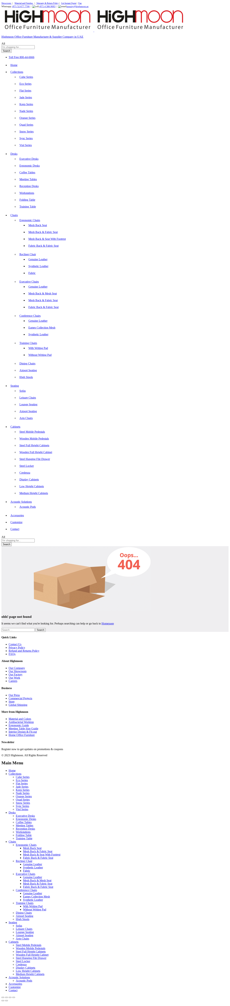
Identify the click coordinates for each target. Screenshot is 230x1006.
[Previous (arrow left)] (2, 1000)
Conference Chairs (26, 890)
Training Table (27, 206)
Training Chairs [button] (28, 343)
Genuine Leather (37, 259)
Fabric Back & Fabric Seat (43, 245)
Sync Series (26, 138)
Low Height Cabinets (31, 486)
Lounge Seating (28, 404)
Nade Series (26, 111)
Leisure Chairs (27, 397)
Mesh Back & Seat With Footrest (47, 238)
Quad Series (26, 124)
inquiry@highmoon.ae (77, 6)
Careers (13, 680)
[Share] (10, 997)
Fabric (32, 273)
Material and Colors (20, 718)
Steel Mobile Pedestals (32, 431)
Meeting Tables (28, 179)
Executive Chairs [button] (29, 281)
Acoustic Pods (27, 506)
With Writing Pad (38, 348)
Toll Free (14, 57)
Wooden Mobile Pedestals (34, 438)
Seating (13, 922)
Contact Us (15, 644)
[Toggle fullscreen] (6, 997)
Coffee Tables (27, 172)
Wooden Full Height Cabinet (35, 452)
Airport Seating (28, 370)
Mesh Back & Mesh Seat (42, 293)
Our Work (14, 677)
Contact (14, 529)
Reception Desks (29, 186)
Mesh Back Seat (37, 225)
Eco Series (25, 83)
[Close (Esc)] (13, 997)
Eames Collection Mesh (41, 327)
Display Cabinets (29, 479)
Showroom (6, 3)
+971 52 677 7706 (21, 6)
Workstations (26, 192)
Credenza (24, 472)
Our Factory (15, 674)
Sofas (22, 390)
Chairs (12, 841)
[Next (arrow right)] (6, 1000)
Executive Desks (28, 158)
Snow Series (26, 131)
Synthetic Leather (38, 266)
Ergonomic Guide (19, 725)
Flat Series (25, 90)
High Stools (26, 377)
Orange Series (27, 117)
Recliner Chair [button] (27, 254)
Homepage (108, 623)
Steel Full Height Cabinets (34, 445)
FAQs (12, 654)
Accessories (17, 515)
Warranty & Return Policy (47, 3)
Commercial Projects (20, 698)
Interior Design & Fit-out (23, 731)
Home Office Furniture (22, 735)
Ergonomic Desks (29, 165)
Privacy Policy (17, 647)
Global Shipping (18, 704)
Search (6, 51)
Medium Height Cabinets (33, 493)
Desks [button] (13, 153)
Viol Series (25, 145)
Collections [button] (16, 71)
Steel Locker (26, 465)
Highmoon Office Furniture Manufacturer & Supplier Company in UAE (42, 36)
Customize (16, 522)
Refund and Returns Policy (24, 650)
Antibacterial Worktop (21, 722)
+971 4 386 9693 (47, 6)
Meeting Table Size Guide (23, 728)
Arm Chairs (26, 418)
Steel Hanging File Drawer (34, 459)
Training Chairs (24, 903)
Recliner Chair (24, 861)
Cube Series (26, 76)
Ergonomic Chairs (26, 844)
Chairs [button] (14, 215)
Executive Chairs (25, 873)
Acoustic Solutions (19, 977)
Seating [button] (14, 385)
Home (13, 65)
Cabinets (14, 941)
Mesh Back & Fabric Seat (43, 232)
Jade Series (25, 97)
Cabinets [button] (15, 426)
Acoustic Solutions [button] (21, 501)
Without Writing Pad (40, 354)
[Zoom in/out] (2, 997)
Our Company (17, 668)
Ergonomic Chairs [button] (29, 220)
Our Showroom (17, 671)
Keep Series (26, 104)
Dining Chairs (27, 363)
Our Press (14, 695)
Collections (15, 773)
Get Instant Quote (68, 3)
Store (12, 701)
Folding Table (27, 199)
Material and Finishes (24, 3)
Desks (12, 812)
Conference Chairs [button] (30, 315)
